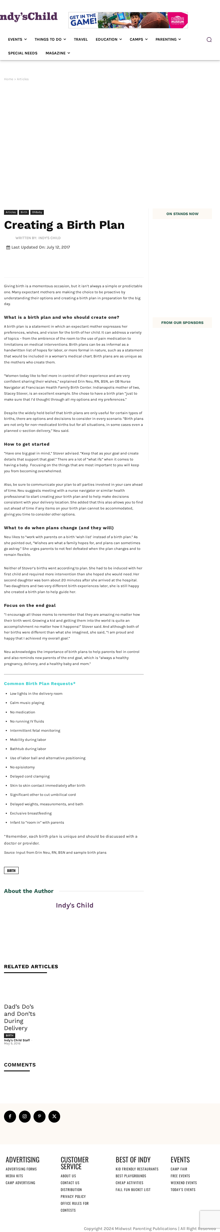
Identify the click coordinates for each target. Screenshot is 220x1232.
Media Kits (14, 1175)
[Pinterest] (40, 1117)
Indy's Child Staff (17, 1040)
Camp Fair (179, 1168)
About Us (68, 1175)
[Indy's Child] (9, 237)
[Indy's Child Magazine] (26, 17)
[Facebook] (10, 1117)
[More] (145, 261)
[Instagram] (25, 1117)
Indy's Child (49, 238)
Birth (24, 212)
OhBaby (37, 212)
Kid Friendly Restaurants (137, 1168)
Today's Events (183, 1189)
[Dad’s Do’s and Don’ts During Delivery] (23, 989)
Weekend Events (184, 1182)
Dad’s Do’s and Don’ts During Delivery (20, 1017)
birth (11, 870)
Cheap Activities (130, 1182)
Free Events (180, 1175)
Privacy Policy (73, 1196)
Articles (23, 79)
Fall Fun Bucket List (133, 1189)
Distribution (71, 1189)
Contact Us (70, 1182)
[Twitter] (54, 1117)
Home (8, 79)
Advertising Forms (21, 1168)
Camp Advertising (20, 1182)
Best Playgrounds (131, 1175)
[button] (209, 39)
